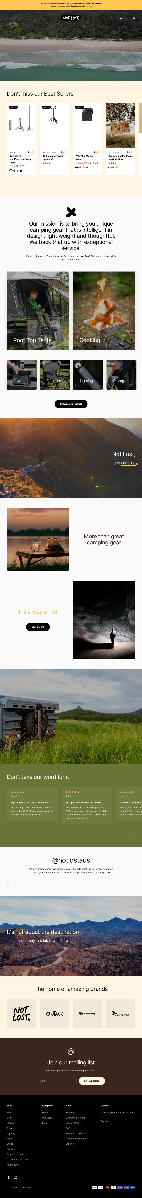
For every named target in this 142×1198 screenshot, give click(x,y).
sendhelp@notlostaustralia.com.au (118, 1114)
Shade (10, 1143)
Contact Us (107, 1121)
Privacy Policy (73, 1123)
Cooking (11, 1149)
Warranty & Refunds (76, 1117)
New (9, 1112)
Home (45, 1112)
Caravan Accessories (18, 1159)
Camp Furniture (15, 1154)
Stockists (71, 1143)
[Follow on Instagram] (15, 1177)
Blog (44, 1123)
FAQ (68, 1128)
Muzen (78, 152)
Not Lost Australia (49, 152)
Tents (9, 1138)
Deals (9, 1117)
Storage (11, 1123)
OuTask (12, 152)
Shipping (70, 1112)
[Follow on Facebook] (8, 1177)
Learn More (38, 626)
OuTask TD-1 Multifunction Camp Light (20, 159)
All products (13, 1164)
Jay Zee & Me (113, 152)
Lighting (11, 1133)
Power (10, 1128)
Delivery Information (76, 1138)
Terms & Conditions (76, 1133)
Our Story (47, 1117)
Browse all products (71, 403)
